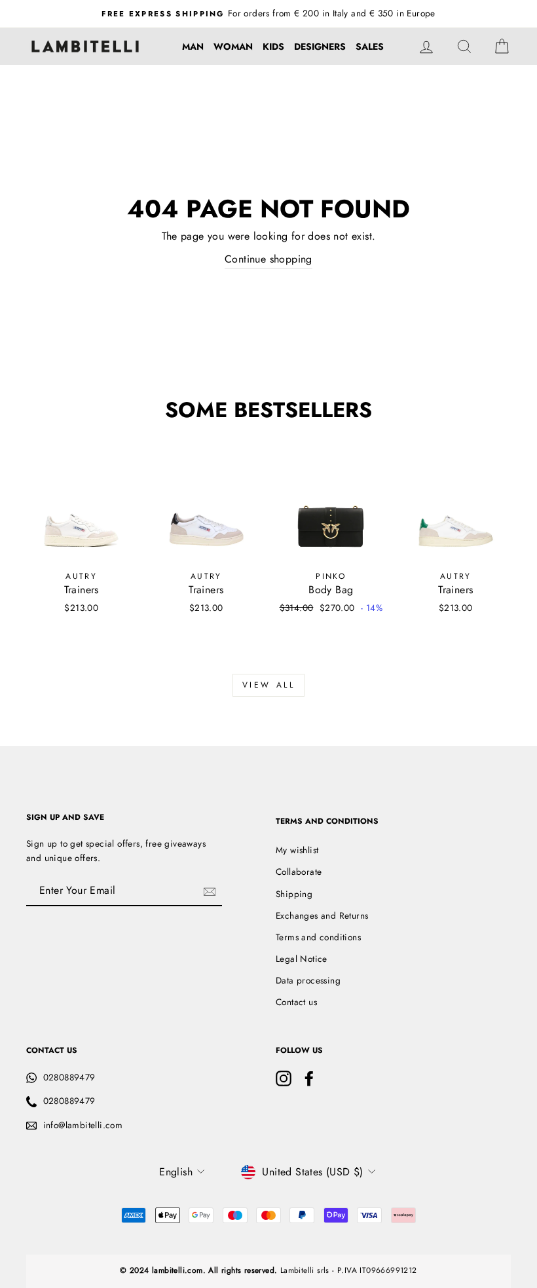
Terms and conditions (318, 937)
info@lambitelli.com (83, 1125)
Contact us (296, 1001)
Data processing (308, 980)
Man (193, 46)
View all (268, 685)
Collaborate (299, 871)
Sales (370, 46)
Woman (233, 46)
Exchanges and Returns (322, 915)
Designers (320, 46)
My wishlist (297, 849)
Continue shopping (268, 259)
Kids (273, 46)
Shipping (294, 893)
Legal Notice (301, 958)
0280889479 (69, 1077)
